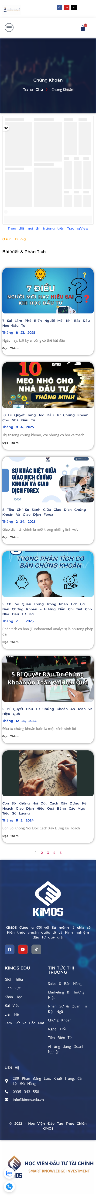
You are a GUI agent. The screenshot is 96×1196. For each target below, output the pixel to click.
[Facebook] (59, 7)
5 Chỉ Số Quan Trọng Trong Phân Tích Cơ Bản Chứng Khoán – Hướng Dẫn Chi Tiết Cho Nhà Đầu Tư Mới (47, 609)
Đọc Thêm (10, 348)
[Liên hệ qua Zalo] (9, 1173)
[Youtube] (66, 7)
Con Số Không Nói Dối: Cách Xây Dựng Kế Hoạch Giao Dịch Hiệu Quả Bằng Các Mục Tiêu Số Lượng (44, 808)
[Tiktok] (36, 949)
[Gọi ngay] (9, 1186)
